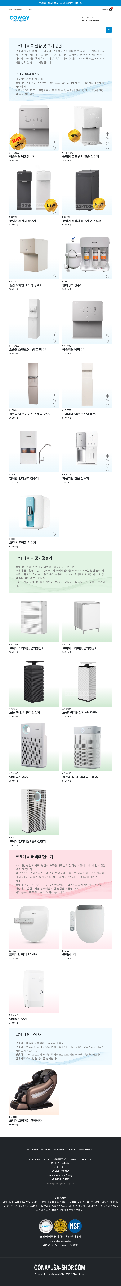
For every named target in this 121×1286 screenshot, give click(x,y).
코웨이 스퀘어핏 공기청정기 (26, 648)
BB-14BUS (13, 1015)
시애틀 (73, 1202)
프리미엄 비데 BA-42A (23, 954)
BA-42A (12, 951)
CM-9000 (13, 1117)
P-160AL (13, 475)
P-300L (12, 539)
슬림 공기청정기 (19, 776)
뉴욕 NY (56, 1206)
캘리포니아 (8, 1202)
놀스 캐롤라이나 (30, 1206)
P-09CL (65, 282)
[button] (105, 9)
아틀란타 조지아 (109, 1206)
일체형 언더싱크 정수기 (24, 478)
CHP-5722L (67, 410)
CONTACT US (60, 1159)
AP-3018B (66, 773)
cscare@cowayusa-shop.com (60, 1183)
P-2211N (66, 217)
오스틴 (18, 1206)
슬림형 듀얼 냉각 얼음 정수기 (80, 156)
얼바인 (35, 1202)
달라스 (105, 1202)
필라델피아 (45, 1206)
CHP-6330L (14, 153)
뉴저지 (64, 1206)
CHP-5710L (14, 346)
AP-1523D (13, 838)
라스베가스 (62, 1202)
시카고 (39, 1209)
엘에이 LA (20, 1202)
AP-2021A (13, 709)
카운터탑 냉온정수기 (22, 156)
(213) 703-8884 (61, 1171)
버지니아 (73, 1206)
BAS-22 (65, 951)
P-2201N (13, 217)
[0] (110, 9)
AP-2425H (66, 645)
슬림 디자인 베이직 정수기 (25, 285)
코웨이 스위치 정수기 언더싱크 (81, 220)
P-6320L (12, 282)
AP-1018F (13, 773)
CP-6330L (66, 346)
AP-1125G (13, 645)
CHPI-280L (67, 475)
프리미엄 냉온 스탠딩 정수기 (80, 413)
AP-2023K (66, 709)
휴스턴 (10, 1206)
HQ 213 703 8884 (90, 20)
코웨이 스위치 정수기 (22, 220)
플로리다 (56, 1209)
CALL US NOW (88, 18)
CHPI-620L (13, 410)
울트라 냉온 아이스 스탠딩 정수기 (30, 413)
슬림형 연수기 (18, 1018)
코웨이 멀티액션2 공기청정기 (27, 841)
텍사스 (98, 1202)
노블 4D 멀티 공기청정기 (24, 712)
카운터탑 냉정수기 (73, 349)
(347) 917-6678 (61, 1179)
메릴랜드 (95, 1206)
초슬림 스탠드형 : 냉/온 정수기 (28, 349)
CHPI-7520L (67, 153)
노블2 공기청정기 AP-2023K (79, 712)
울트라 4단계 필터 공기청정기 (81, 776)
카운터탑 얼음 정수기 (75, 478)
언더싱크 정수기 (72, 285)
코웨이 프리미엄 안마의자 (25, 1120)
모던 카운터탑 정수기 (22, 542)
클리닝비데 (69, 954)
